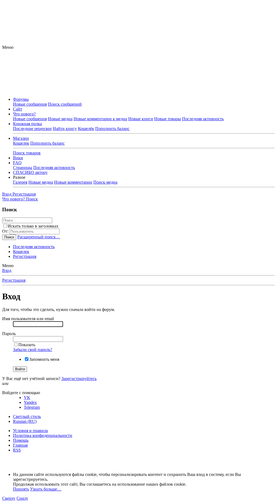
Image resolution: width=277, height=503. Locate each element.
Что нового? (24, 114)
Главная (20, 445)
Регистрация (24, 256)
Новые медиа (60, 118)
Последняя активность (203, 118)
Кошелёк (86, 128)
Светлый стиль (27, 416)
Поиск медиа (105, 182)
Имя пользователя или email (28, 318)
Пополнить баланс (112, 128)
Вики (18, 157)
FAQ (17, 162)
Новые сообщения (30, 104)
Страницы (22, 167)
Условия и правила (30, 430)
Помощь (20, 440)
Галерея (20, 182)
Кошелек (21, 143)
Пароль (9, 333)
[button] (8, 47)
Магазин (21, 138)
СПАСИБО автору (30, 172)
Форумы (21, 99)
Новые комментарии (73, 182)
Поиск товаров (27, 153)
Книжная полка (27, 123)
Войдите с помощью (21, 392)
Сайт (17, 109)
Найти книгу (65, 128)
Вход (6, 270)
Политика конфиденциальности (42, 435)
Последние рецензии (32, 128)
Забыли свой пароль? (32, 349)
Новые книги (140, 118)
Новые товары (167, 118)
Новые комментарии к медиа (100, 118)
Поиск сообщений (65, 104)
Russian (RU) (25, 421)
